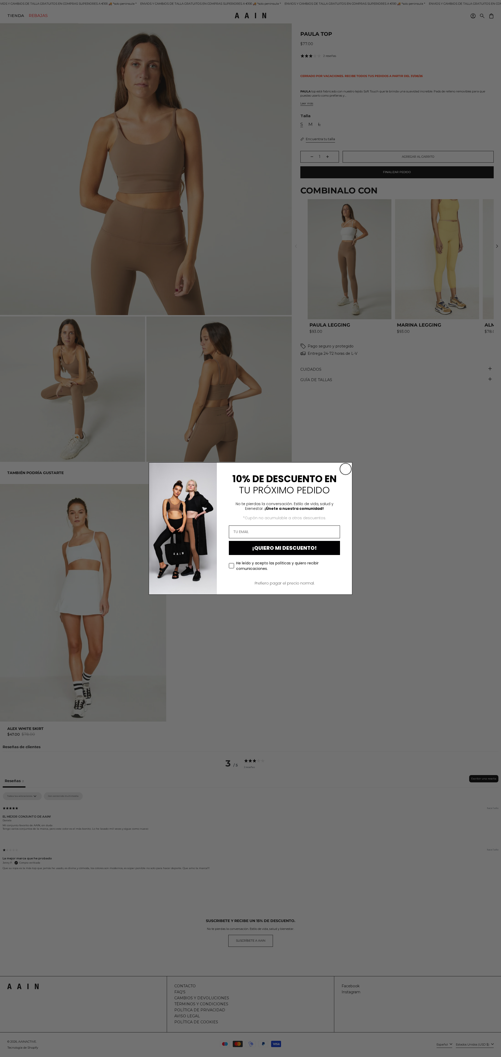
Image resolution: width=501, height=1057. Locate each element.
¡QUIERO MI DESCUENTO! (284, 548)
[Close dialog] (345, 469)
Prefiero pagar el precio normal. (284, 583)
